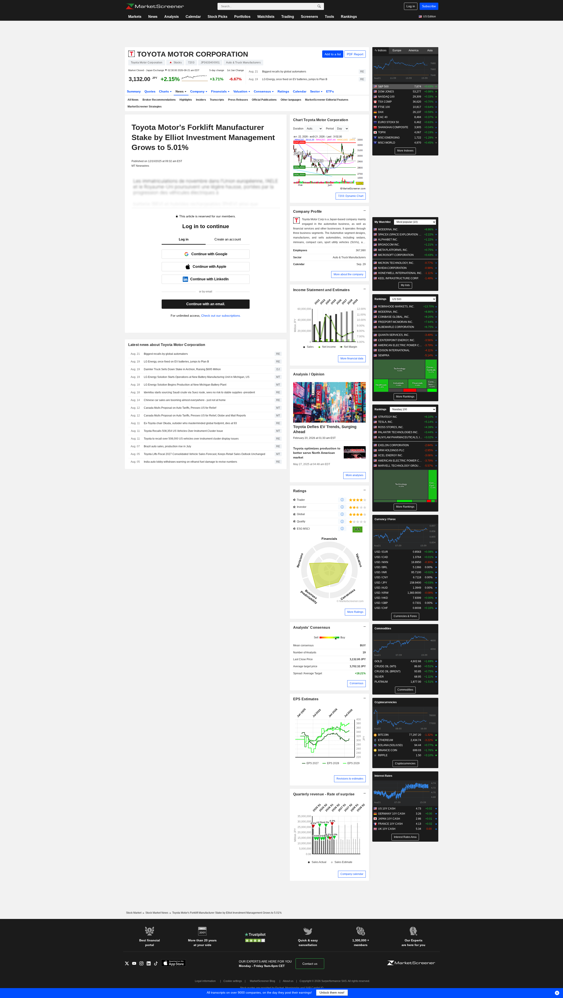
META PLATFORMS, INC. (393, 249)
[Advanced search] (319, 6)
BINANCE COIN (387, 750)
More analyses (354, 475)
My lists (405, 285)
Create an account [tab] (227, 239)
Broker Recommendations (159, 99)
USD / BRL (381, 567)
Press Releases (238, 99)
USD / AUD (381, 587)
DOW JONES (386, 91)
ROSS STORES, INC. (391, 427)
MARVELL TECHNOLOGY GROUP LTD (400, 465)
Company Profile (307, 211)
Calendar (193, 16)
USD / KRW (381, 592)
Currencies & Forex (405, 616)
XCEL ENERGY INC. (390, 455)
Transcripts (217, 99)
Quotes (149, 91)
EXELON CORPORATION (393, 445)
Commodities (383, 628)
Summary (134, 91)
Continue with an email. (205, 304)
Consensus (263, 91)
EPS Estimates (306, 699)
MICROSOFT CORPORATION (396, 255)
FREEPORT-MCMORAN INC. (395, 321)
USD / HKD (381, 597)
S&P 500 (383, 86)
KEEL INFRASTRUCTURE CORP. (398, 278)
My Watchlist (383, 222)
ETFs (330, 91)
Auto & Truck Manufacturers (349, 257)
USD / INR (381, 572)
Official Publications (264, 99)
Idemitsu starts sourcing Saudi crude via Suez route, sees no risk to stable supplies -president (199, 392)
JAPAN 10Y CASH (389, 818)
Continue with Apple (209, 266)
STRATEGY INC (387, 416)
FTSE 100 (384, 107)
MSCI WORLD (386, 142)
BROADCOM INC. (389, 244)
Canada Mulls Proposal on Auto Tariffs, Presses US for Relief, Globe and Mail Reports (195, 415)
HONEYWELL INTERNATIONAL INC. (400, 273)
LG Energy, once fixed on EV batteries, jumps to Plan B (294, 79)
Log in (410, 6)
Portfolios (242, 16)
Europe (397, 50)
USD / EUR (381, 551)
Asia (430, 50)
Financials (219, 91)
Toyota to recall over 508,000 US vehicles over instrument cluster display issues (191, 438)
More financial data (351, 358)
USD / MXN (381, 562)
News (152, 16)
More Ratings (355, 612)
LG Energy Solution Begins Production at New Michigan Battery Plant (185, 384)
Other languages (291, 99)
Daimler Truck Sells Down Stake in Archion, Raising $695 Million (182, 369)
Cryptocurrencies (386, 702)
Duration (298, 128)
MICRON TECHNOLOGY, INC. (396, 262)
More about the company (348, 274)
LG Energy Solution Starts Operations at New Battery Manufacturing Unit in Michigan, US (196, 377)
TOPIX (382, 132)
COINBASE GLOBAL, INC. (393, 316)
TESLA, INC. (385, 421)
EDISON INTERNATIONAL (394, 350)
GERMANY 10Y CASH (391, 813)
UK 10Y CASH (386, 828)
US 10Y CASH (386, 808)
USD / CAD (381, 557)
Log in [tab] (183, 239)
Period (330, 128)
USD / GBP (381, 602)
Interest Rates (383, 775)
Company (197, 91)
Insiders (201, 99)
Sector (315, 91)
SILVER (379, 676)
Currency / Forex (385, 519)
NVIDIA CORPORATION (392, 268)
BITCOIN (383, 734)
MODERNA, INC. (388, 229)
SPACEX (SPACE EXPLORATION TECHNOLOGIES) (400, 234)
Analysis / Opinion (309, 374)
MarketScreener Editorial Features (326, 99)
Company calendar (351, 874)
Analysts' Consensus (311, 627)
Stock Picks (217, 16)
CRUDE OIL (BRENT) (387, 671)
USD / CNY (381, 577)
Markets (134, 16)
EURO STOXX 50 (388, 122)
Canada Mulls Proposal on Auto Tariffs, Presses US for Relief (180, 407)
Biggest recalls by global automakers (284, 71)
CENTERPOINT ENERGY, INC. (396, 340)
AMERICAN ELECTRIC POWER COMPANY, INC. (400, 345)
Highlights (185, 99)
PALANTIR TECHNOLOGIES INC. (398, 432)
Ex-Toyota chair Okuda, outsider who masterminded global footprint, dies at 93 (190, 423)
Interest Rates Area (405, 837)
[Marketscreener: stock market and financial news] (155, 6)
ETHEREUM (385, 740)
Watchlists (265, 16)
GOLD (378, 661)
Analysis (171, 16)
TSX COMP (385, 101)
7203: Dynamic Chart (350, 196)
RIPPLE (383, 755)
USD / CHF (381, 608)
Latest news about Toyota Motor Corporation (166, 345)
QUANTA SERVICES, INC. (393, 334)
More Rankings (405, 396)
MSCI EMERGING (389, 137)
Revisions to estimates (349, 778)
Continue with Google (209, 254)
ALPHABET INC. (388, 239)
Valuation (240, 91)
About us (288, 981)
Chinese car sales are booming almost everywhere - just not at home (185, 400)
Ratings (283, 91)
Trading (287, 16)
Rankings (349, 16)
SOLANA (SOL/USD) (390, 745)
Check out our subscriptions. (221, 315)
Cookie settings (232, 981)
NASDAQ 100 (386, 96)
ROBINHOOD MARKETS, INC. (396, 306)
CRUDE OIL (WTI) (385, 666)
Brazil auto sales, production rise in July (167, 446)
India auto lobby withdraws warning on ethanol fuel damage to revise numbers (190, 461)
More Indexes (405, 150)
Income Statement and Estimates (321, 290)
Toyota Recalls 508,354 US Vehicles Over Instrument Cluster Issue (183, 430)
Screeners (309, 16)
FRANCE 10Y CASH (390, 823)
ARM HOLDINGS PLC (391, 450)
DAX (381, 112)
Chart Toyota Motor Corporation (320, 120)
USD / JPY (381, 582)
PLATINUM (381, 681)
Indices (381, 50)
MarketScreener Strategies (145, 106)
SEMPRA (383, 355)
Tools (329, 16)
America (414, 50)
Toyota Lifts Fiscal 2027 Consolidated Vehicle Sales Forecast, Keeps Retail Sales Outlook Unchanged (204, 454)
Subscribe (429, 6)
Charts (164, 91)
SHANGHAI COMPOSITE (393, 127)
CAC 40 (383, 117)
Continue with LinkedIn (209, 279)
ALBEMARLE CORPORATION (396, 327)
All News (133, 99)
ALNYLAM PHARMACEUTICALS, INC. (400, 437)
